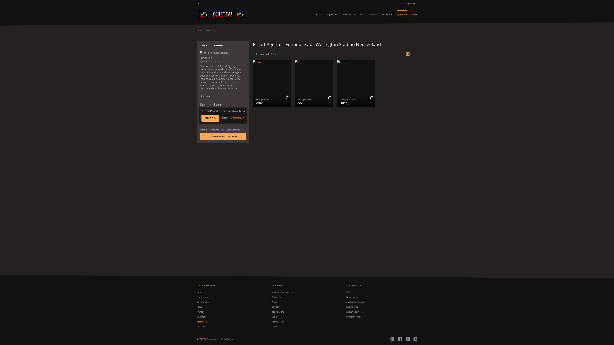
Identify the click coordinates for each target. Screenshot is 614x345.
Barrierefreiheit (353, 316)
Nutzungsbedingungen (282, 292)
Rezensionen (352, 306)
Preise (414, 14)
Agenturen (402, 14)
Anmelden (210, 118)
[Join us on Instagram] (392, 339)
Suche (274, 326)
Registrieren (237, 118)
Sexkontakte (349, 14)
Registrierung (278, 311)
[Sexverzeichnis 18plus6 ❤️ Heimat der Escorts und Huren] (221, 14)
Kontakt (275, 306)
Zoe (300, 103)
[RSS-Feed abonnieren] (415, 339)
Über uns (201, 326)
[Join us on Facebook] (400, 339)
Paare (362, 14)
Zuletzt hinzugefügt (355, 301)
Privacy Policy (278, 296)
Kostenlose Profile (355, 311)
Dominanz (387, 14)
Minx (259, 103)
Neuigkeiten (352, 296)
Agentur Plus (278, 321)
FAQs (348, 292)
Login (274, 316)
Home (319, 14)
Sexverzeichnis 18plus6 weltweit (221, 339)
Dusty (344, 103)
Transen (373, 14)
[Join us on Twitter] (408, 339)
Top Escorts (332, 14)
